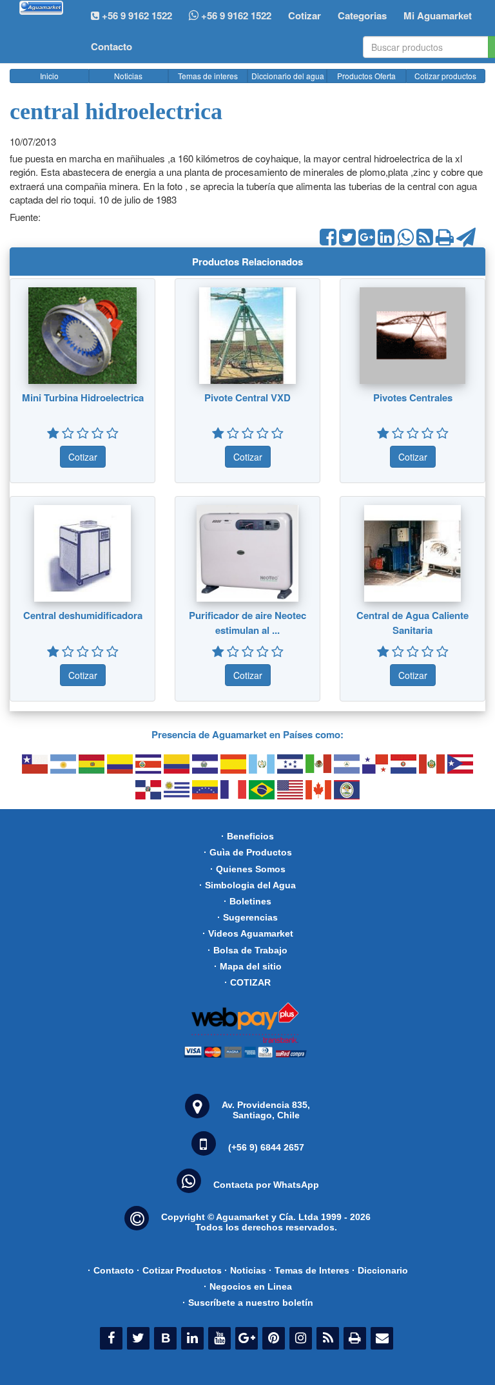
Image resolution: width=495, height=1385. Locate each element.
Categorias (362, 15)
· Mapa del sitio (248, 966)
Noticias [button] (128, 75)
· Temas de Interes (309, 1270)
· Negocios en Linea (248, 1286)
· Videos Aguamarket (247, 933)
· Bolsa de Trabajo (247, 950)
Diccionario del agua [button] (287, 75)
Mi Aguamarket (437, 15)
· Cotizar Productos (179, 1270)
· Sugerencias (247, 917)
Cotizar (304, 15)
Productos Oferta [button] (366, 75)
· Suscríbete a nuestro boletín (247, 1302)
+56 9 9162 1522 (235, 15)
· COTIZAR (247, 982)
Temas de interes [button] (208, 75)
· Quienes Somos (248, 869)
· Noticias (245, 1270)
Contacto (111, 46)
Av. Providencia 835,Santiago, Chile (266, 1110)
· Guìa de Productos (248, 852)
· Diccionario (380, 1270)
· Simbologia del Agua (247, 885)
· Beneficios (247, 836)
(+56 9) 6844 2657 (266, 1147)
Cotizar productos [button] (445, 75)
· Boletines (247, 901)
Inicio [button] (49, 75)
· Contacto (111, 1270)
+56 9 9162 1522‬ (135, 15)
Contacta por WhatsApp (266, 1185)
